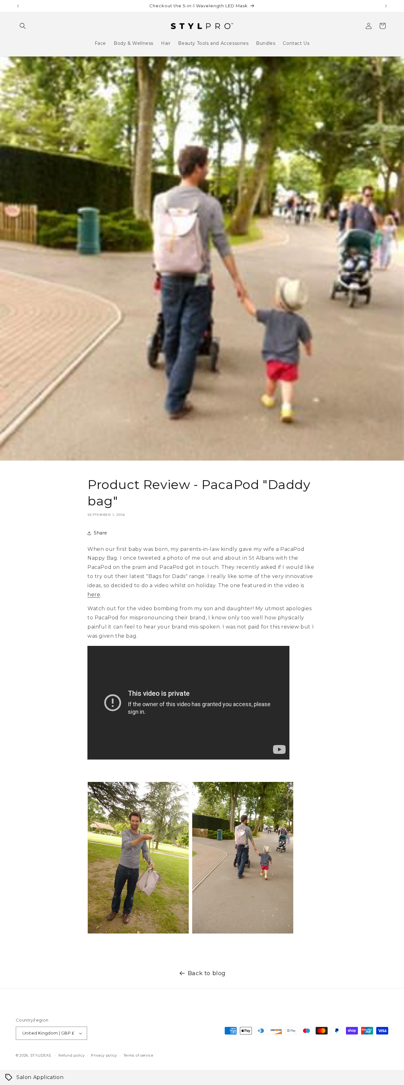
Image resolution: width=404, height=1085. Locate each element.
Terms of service (138, 1055)
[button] (23, 26)
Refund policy (71, 1055)
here (93, 595)
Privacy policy (104, 1055)
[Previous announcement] (18, 6)
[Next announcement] (386, 6)
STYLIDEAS (40, 1055)
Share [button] (100, 533)
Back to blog (207, 973)
